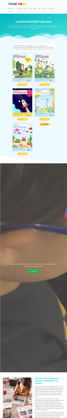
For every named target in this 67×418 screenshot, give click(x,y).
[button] (22, 84)
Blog (40, 8)
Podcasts (25, 8)
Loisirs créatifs (32, 8)
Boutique (10, 11)
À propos (44, 8)
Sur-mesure (19, 8)
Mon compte (51, 8)
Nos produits (11, 8)
